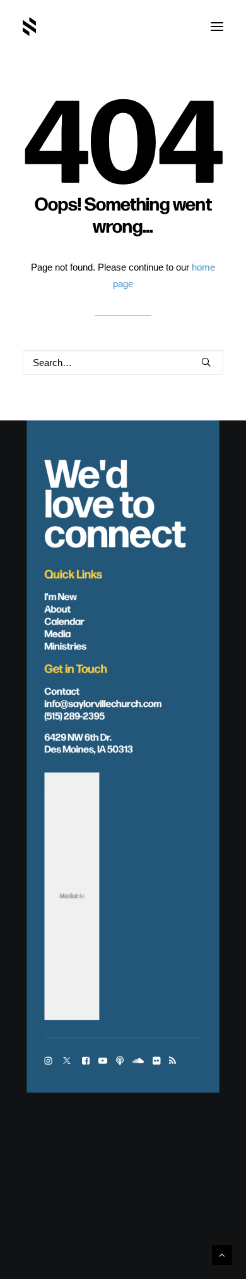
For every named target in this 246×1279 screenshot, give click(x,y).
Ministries (66, 645)
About (58, 608)
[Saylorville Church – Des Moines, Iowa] (29, 26)
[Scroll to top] (222, 1254)
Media (58, 633)
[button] (217, 26)
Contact (62, 690)
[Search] (123, 362)
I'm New (61, 596)
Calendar (65, 620)
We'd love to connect (115, 501)
